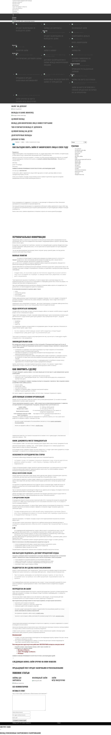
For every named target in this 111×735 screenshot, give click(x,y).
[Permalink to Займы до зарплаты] (49, 24)
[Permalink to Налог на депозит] (16, 109)
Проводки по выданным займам (82, 70)
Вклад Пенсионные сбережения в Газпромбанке (20, 733)
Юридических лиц (79, 174)
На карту (77, 165)
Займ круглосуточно (58, 679)
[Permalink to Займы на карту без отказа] (79, 76)
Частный (77, 173)
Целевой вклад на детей (21, 131)
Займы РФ (76, 50)
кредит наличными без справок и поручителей (27, 610)
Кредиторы (78, 161)
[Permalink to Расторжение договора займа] (24, 54)
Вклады (77, 155)
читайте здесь (39, 425)
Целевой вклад (18, 119)
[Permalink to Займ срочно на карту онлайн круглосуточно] (28, 95)
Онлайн (77, 168)
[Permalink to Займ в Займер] (48, 46)
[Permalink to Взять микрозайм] (77, 38)
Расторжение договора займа (29, 58)
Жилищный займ (79, 28)
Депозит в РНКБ (18, 139)
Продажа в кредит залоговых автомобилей (27, 79)
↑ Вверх (59, 723)
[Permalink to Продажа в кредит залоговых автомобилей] (28, 74)
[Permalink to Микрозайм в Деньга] (78, 32)
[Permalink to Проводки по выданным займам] (80, 65)
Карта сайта (3, 724)
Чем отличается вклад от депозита (26, 127)
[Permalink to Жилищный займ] (76, 24)
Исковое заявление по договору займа (81, 59)
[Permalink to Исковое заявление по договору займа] (82, 54)
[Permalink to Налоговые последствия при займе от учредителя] (56, 75)
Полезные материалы (80, 170)
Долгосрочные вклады (21, 135)
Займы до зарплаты (53, 28)
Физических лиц (79, 171)
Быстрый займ (78, 151)
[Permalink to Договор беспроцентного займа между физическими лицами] (56, 55)
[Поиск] (13, 16)
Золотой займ (22, 50)
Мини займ (77, 164)
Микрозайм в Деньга (81, 36)
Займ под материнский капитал (83, 159)
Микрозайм (78, 162)
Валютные (77, 153)
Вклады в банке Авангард (22, 112)
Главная (17, 142)
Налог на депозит (19, 106)
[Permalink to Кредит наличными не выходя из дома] (26, 24)
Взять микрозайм (79, 42)
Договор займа (79, 156)
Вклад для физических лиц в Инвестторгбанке (31, 123)
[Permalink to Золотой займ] (20, 46)
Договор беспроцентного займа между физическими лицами (56, 62)
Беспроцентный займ (80, 150)
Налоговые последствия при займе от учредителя (56, 80)
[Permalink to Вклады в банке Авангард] (18, 115)
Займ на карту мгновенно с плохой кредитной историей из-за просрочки (84, 90)
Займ (22, 142)
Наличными (78, 167)
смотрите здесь (60, 616)
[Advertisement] (40, 190)
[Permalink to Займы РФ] (75, 46)
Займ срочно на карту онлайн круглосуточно (26, 100)
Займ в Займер (50, 50)
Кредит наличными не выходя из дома (25, 29)
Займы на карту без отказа (83, 79)
